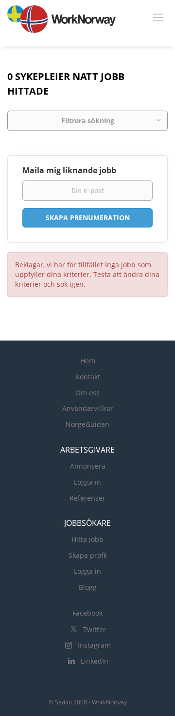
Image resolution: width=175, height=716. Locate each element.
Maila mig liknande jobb (69, 170)
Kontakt (87, 376)
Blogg (88, 587)
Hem (87, 360)
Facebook (87, 613)
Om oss (87, 392)
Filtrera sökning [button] (87, 120)
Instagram (94, 645)
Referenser (87, 498)
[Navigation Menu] (158, 17)
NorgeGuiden (87, 424)
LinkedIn (94, 661)
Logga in (87, 482)
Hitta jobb (87, 539)
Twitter (94, 629)
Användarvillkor (87, 408)
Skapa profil (88, 555)
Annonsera (87, 466)
